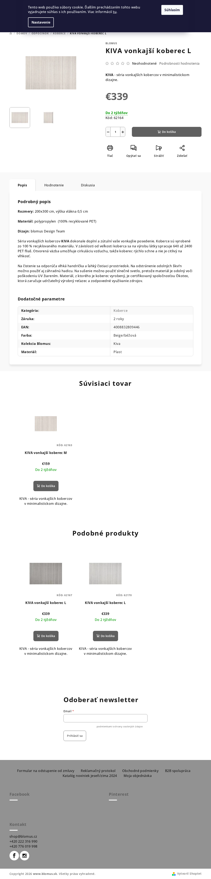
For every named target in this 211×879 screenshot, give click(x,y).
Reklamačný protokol (98, 770)
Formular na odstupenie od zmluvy (45, 770)
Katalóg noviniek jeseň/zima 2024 (90, 775)
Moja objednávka (138, 775)
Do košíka (169, 132)
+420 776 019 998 (23, 846)
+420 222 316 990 (23, 841)
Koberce (121, 310)
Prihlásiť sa (75, 736)
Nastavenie (41, 22)
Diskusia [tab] (88, 185)
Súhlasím (172, 10)
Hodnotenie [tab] (54, 185)
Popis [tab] (22, 185)
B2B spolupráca (178, 770)
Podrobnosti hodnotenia (179, 63)
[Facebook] (14, 855)
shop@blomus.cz (23, 836)
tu (114, 12)
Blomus (111, 43)
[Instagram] (24, 855)
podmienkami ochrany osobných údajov (120, 726)
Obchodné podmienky (140, 770)
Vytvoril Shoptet (189, 873)
